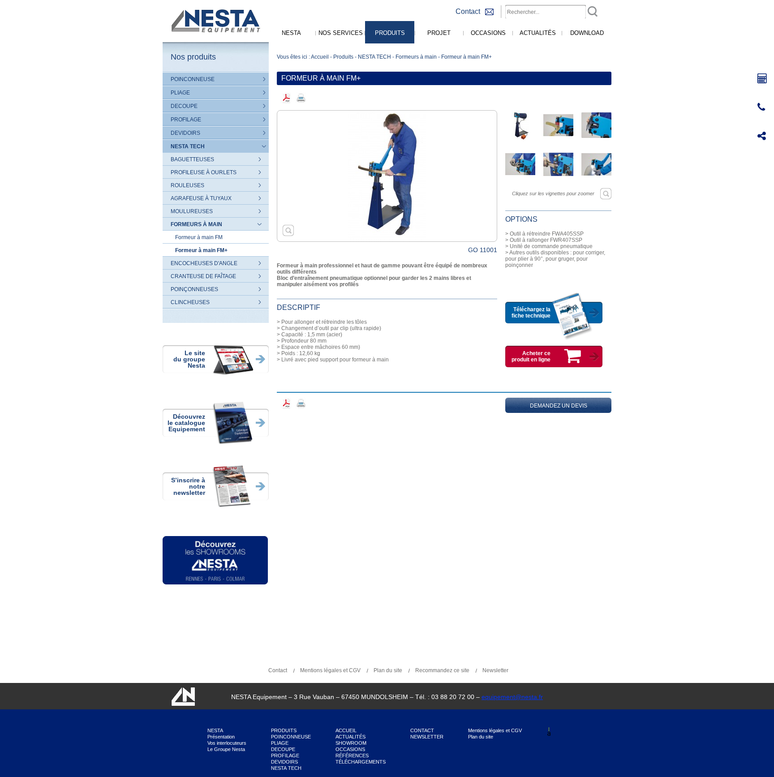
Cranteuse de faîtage (203, 276)
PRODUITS (284, 730)
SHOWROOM (350, 743)
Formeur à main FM (199, 237)
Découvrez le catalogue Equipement (186, 423)
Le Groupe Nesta (226, 749)
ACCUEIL (346, 730)
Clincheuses (190, 302)
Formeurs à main (196, 224)
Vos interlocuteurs (226, 743)
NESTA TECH (188, 146)
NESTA (215, 730)
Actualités (538, 33)
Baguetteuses (192, 159)
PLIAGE (180, 93)
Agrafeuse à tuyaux (201, 198)
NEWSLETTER (426, 736)
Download (587, 33)
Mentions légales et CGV (330, 670)
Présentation (221, 736)
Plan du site (388, 670)
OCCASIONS (350, 749)
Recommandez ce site (442, 670)
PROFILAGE (186, 119)
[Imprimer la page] (300, 97)
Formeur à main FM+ (201, 250)
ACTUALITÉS (350, 736)
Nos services (340, 33)
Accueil (320, 57)
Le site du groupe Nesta (189, 359)
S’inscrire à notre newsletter (188, 486)
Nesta (291, 33)
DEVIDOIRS (185, 133)
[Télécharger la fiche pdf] (286, 97)
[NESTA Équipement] (214, 40)
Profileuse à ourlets (203, 172)
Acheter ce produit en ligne (531, 356)
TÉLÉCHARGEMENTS (360, 761)
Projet (439, 33)
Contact (277, 670)
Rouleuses (187, 185)
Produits (390, 33)
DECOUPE (184, 106)
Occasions (488, 33)
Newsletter (495, 670)
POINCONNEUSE (193, 79)
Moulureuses (192, 211)
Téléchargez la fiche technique (531, 312)
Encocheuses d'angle (204, 263)
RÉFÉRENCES (352, 755)
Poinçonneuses (194, 289)
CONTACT (422, 730)
